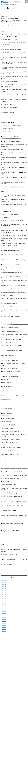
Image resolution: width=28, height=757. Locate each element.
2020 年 (4, 592)
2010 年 (4, 613)
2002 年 (4, 629)
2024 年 (4, 584)
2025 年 (4, 582)
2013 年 (4, 606)
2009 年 (4, 614)
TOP (1, 4)
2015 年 (4, 602)
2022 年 (4, 588)
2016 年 (4, 600)
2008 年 (4, 616)
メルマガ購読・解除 (6, 4)
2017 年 (4, 598)
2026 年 (4, 580)
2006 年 (4, 621)
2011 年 (4, 610)
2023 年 (4, 586)
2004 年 (4, 625)
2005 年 (4, 622)
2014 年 (4, 604)
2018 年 (4, 596)
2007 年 (4, 619)
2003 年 (4, 627)
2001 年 (4, 631)
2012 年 (4, 608)
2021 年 (4, 590)
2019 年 (4, 594)
